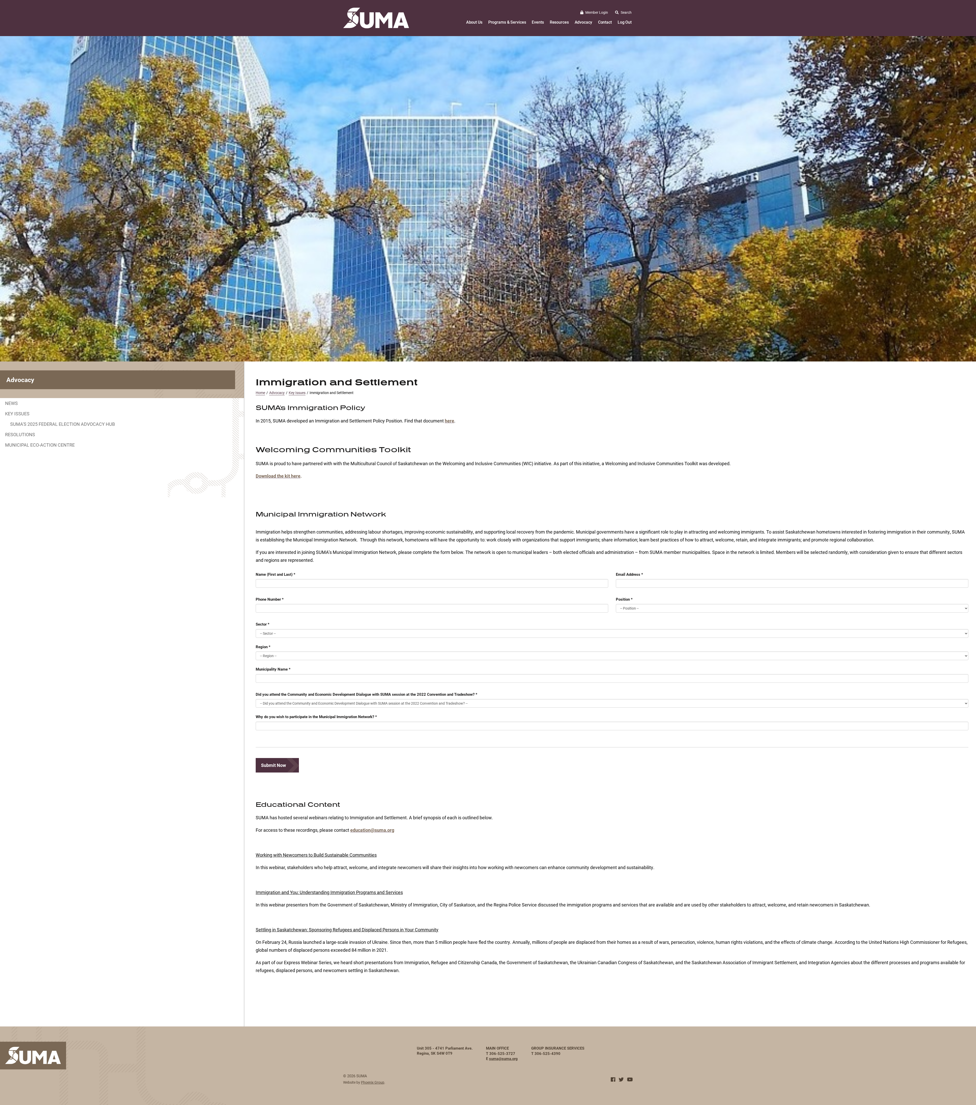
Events (538, 22)
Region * (263, 646)
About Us (474, 22)
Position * (624, 599)
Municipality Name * (273, 669)
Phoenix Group (372, 1082)
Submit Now (273, 765)
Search (626, 12)
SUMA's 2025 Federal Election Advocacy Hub (62, 424)
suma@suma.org (503, 1058)
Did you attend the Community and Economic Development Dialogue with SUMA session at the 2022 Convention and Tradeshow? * (366, 694)
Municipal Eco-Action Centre (40, 445)
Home (260, 392)
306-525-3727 (502, 1053)
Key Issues (17, 414)
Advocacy (583, 22)
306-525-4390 (547, 1053)
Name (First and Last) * (275, 574)
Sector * (262, 624)
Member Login (596, 12)
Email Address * (629, 574)
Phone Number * (270, 599)
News (11, 403)
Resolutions (20, 434)
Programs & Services (507, 22)
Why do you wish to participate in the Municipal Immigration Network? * (316, 716)
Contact (605, 22)
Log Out (625, 22)
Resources (559, 22)
